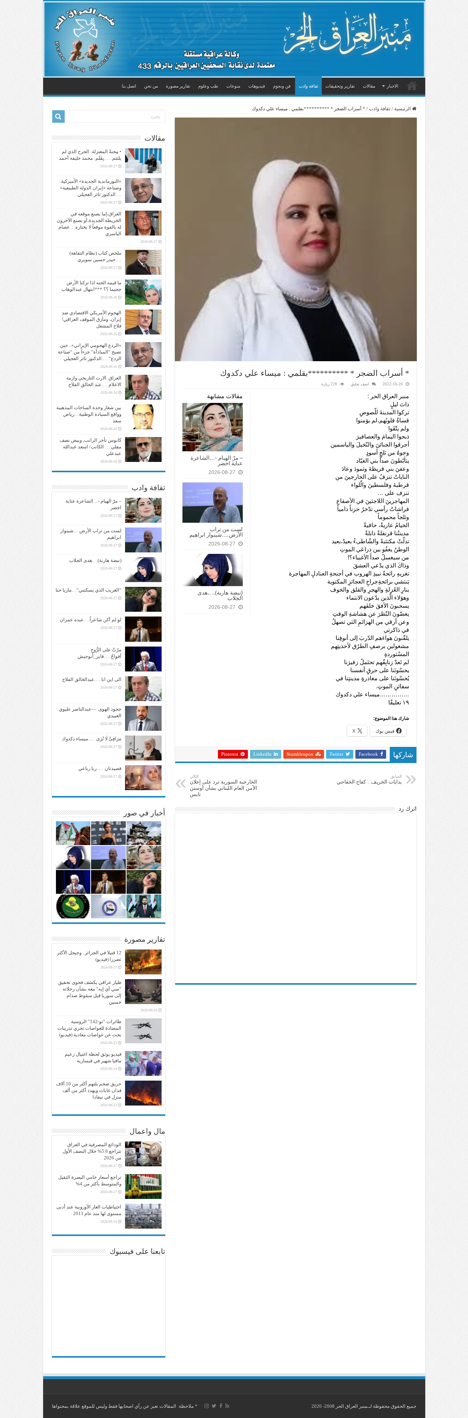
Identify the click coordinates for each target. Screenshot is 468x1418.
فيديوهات (256, 86)
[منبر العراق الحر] (234, 39)
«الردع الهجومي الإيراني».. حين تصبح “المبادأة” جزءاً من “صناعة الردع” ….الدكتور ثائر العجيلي (89, 352)
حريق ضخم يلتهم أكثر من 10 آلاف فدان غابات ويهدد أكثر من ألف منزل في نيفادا (88, 1090)
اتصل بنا (129, 86)
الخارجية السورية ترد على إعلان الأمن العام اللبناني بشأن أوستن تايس (223, 785)
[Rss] (227, 1406)
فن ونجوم (282, 86)
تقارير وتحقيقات (340, 86)
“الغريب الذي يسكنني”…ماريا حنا (88, 590)
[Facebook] (221, 1406)
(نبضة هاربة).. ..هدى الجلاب (220, 595)
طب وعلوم (208, 86)
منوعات (233, 86)
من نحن (151, 86)
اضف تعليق (360, 384)
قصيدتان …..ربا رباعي (99, 768)
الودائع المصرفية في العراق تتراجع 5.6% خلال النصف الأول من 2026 (92, 1151)
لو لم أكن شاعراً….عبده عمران (90, 619)
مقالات (369, 86)
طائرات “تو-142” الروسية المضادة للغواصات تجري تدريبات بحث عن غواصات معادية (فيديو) (89, 1028)
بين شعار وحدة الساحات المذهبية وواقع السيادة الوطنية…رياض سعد (88, 414)
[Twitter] (214, 1406)
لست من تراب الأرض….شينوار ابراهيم (216, 532)
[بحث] (58, 116)
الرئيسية (412, 85)
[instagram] (207, 1406)
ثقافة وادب (308, 86)
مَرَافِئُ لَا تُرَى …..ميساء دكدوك (91, 738)
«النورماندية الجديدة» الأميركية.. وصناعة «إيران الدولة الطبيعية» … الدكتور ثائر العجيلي (90, 187)
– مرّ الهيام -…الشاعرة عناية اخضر (216, 460)
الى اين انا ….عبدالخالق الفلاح (91, 679)
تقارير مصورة (178, 86)
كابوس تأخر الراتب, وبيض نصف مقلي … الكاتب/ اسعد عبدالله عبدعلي (90, 446)
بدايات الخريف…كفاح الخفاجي (369, 779)
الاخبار (392, 86)
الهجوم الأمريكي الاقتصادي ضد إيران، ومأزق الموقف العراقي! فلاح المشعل (91, 319)
